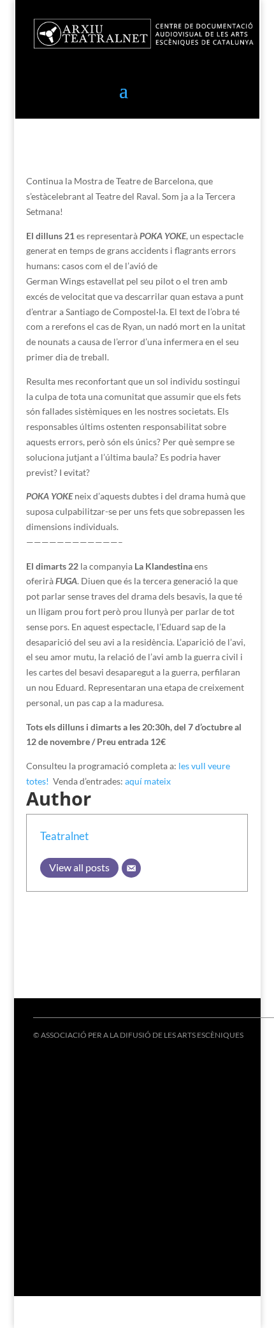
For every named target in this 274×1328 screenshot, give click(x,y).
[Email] (131, 868)
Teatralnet (64, 836)
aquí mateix (149, 781)
